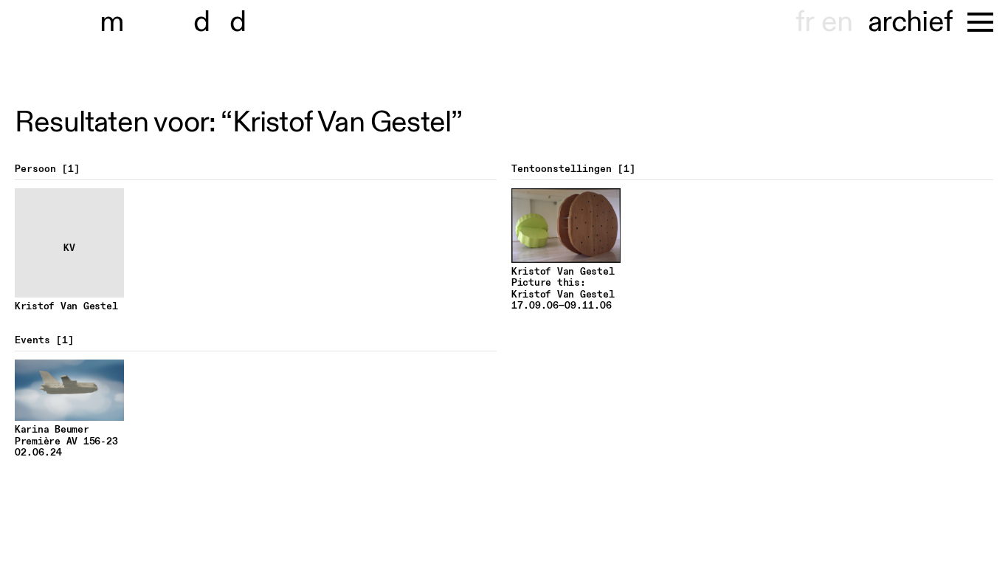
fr (804, 22)
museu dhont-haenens (183, 22)
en (836, 22)
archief (910, 22)
